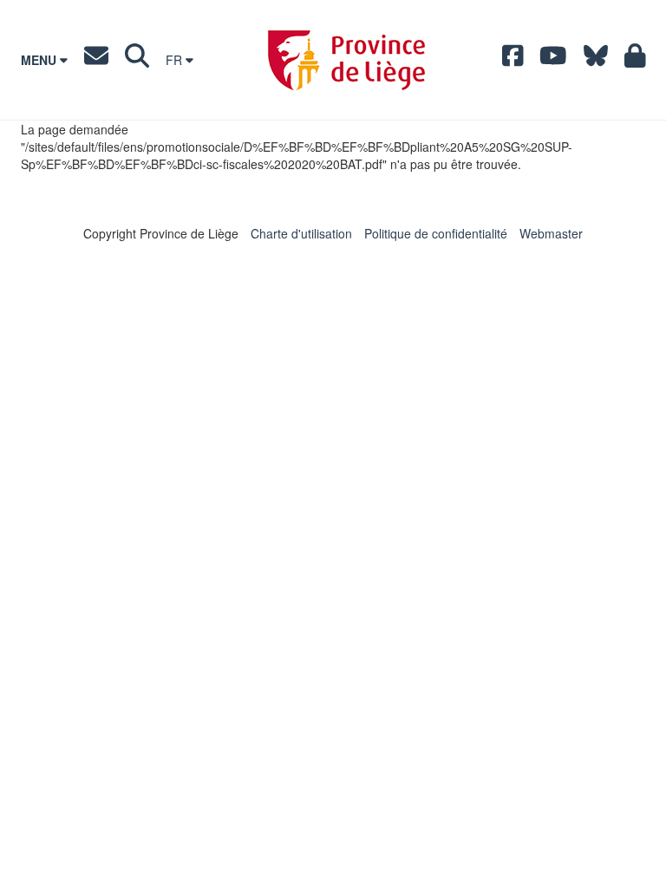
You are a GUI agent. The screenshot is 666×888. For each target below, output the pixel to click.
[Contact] (96, 60)
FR (176, 60)
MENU (40, 60)
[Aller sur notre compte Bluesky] (596, 60)
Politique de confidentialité (435, 233)
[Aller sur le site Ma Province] (635, 60)
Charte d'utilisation (301, 233)
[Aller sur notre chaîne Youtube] (553, 60)
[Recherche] (137, 60)
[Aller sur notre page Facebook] (513, 60)
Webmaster (551, 233)
